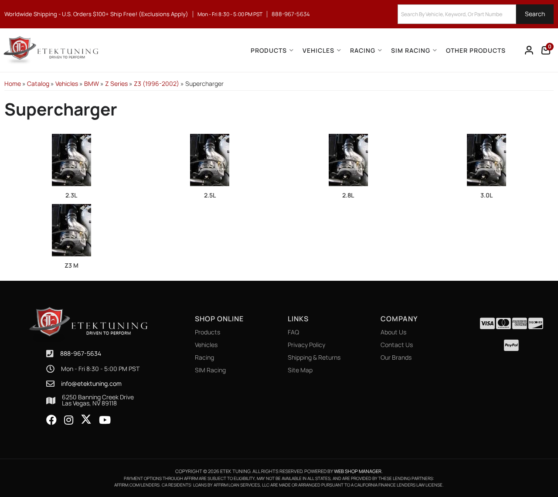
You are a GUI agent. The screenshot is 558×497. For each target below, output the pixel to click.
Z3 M (71, 265)
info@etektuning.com (91, 384)
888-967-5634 (80, 353)
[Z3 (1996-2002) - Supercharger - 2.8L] (348, 159)
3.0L (486, 195)
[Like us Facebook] (51, 420)
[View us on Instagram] (68, 420)
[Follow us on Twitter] (86, 419)
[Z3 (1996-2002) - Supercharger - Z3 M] (71, 229)
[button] (476, 14)
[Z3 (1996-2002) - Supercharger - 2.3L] (71, 159)
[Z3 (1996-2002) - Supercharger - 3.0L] (487, 159)
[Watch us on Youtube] (105, 420)
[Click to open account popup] (529, 50)
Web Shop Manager (357, 471)
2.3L (71, 195)
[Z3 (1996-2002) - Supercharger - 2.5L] (210, 159)
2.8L (348, 195)
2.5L (210, 195)
